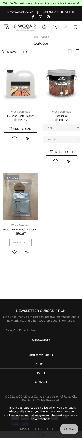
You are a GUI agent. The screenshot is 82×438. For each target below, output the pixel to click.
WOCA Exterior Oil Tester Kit (20, 229)
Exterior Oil (61, 115)
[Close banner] (77, 3)
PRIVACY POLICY (30, 429)
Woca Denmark (20, 111)
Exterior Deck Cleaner (20, 115)
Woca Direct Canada (25, 26)
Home (35, 37)
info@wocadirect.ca (20, 12)
